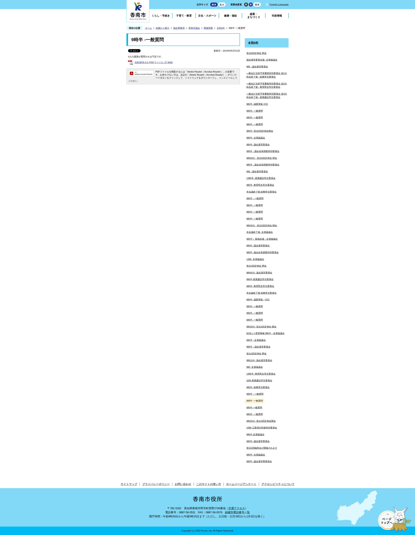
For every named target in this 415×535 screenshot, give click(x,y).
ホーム (148, 28)
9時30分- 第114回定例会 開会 (261, 326)
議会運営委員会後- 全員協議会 (261, 60)
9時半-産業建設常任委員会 (259, 279)
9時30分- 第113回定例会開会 (261, 421)
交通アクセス (236, 508)
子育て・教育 (184, 15)
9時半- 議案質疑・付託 (258, 299)
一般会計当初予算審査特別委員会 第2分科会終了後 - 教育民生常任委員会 (266, 85)
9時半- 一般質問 (254, 111)
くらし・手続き (161, 15)
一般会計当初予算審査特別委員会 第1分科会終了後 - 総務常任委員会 (266, 75)
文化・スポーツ (207, 15)
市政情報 (277, 15)
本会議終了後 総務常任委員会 (261, 191)
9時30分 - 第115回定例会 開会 (261, 225)
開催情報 (208, 28)
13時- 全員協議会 (255, 259)
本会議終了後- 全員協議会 (259, 232)
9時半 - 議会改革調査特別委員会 (262, 151)
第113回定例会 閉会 (256, 353)
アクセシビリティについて (278, 484)
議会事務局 (179, 28)
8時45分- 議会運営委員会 (259, 272)
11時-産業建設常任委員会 (259, 380)
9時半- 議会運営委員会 (258, 144)
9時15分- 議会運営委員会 (259, 360)
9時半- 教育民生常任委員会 (260, 185)
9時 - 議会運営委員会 (257, 66)
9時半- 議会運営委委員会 (259, 461)
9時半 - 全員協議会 (256, 340)
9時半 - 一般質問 (254, 198)
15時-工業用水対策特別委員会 (261, 427)
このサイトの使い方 (208, 484)
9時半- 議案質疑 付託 (257, 104)
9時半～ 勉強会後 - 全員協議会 (262, 239)
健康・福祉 (230, 15)
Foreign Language (279, 4)
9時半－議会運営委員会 (258, 346)
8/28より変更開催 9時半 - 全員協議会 (265, 333)
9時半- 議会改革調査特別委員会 (262, 252)
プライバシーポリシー (156, 484)
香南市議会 (194, 28)
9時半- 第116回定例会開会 (259, 131)
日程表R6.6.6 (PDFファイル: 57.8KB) (154, 62)
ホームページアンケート (241, 484)
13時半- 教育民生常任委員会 (260, 374)
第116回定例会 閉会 (256, 53)
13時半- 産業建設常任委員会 (260, 178)
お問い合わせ (183, 484)
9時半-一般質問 (254, 407)
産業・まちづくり (253, 15)
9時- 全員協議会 (254, 367)
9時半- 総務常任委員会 (258, 387)
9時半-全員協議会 (255, 434)
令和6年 (221, 28)
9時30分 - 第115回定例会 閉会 (261, 158)
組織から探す (162, 28)
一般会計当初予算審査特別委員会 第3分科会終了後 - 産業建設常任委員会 (266, 96)
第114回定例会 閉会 (256, 266)
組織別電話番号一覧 (237, 512)
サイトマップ (129, 484)
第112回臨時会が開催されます (261, 448)
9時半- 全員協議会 (255, 138)
